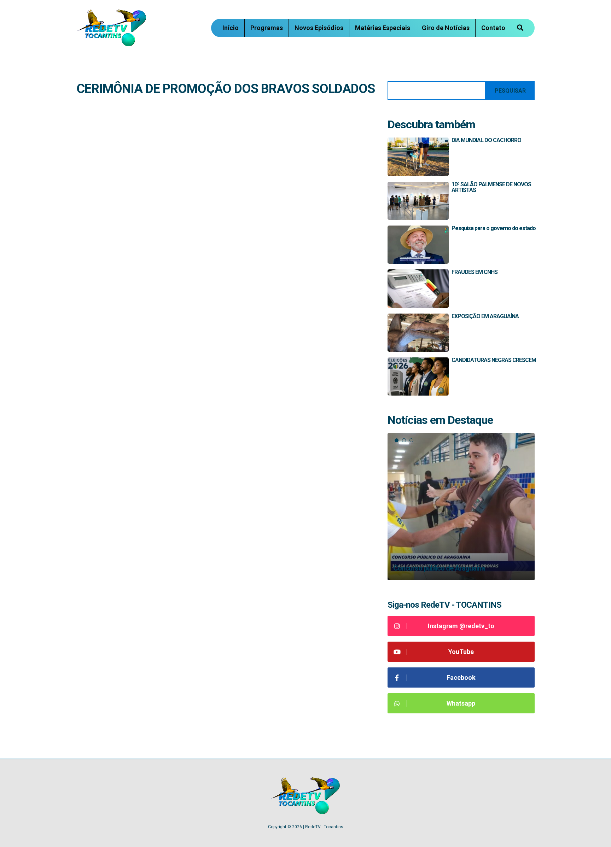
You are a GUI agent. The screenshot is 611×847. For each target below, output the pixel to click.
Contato (493, 27)
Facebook (461, 677)
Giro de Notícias (446, 27)
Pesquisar (510, 90)
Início (230, 27)
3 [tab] (411, 440)
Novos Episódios (319, 27)
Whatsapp (461, 703)
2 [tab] (404, 440)
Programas (266, 27)
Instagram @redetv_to (461, 626)
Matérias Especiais (382, 27)
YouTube (461, 651)
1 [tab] (396, 440)
